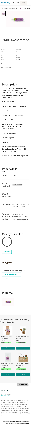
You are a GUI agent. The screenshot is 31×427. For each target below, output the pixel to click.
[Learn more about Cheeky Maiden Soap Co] (7, 263)
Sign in (23, 2)
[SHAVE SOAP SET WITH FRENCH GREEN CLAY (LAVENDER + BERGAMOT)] (23, 338)
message (14, 221)
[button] (15, 3)
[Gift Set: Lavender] (8, 338)
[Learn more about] (7, 242)
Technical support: (6, 395)
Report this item (22, 384)
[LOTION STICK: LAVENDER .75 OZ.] (8, 364)
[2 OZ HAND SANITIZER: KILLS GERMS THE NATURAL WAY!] (23, 364)
